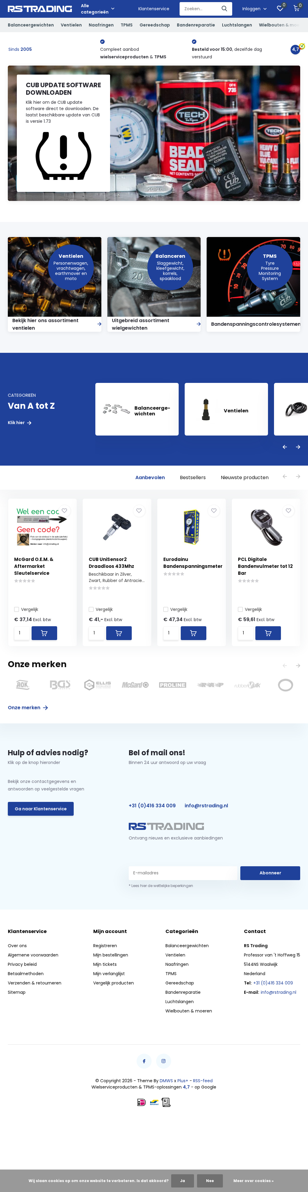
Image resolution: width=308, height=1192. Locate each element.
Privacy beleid (22, 964)
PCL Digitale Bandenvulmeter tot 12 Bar (265, 566)
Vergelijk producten (113, 983)
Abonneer (270, 873)
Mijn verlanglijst (109, 974)
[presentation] (285, 447)
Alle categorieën (95, 9)
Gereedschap (155, 25)
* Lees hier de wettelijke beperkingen (161, 885)
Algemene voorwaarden (33, 955)
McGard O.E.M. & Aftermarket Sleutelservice (34, 566)
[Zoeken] (224, 9)
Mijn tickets (105, 964)
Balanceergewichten (31, 25)
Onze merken (25, 707)
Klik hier (17, 422)
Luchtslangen (237, 25)
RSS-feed (203, 1081)
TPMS (127, 25)
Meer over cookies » (253, 1180)
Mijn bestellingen (110, 955)
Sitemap (17, 992)
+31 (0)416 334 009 (152, 805)
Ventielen (71, 25)
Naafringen (101, 25)
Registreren (105, 946)
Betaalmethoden (26, 974)
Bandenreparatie (196, 25)
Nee (210, 1180)
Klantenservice (153, 9)
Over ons (17, 946)
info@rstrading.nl (206, 805)
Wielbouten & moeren (283, 25)
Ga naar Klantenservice (41, 809)
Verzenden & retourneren (34, 983)
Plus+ (182, 1081)
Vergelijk (29, 609)
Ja (182, 1180)
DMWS (166, 1081)
